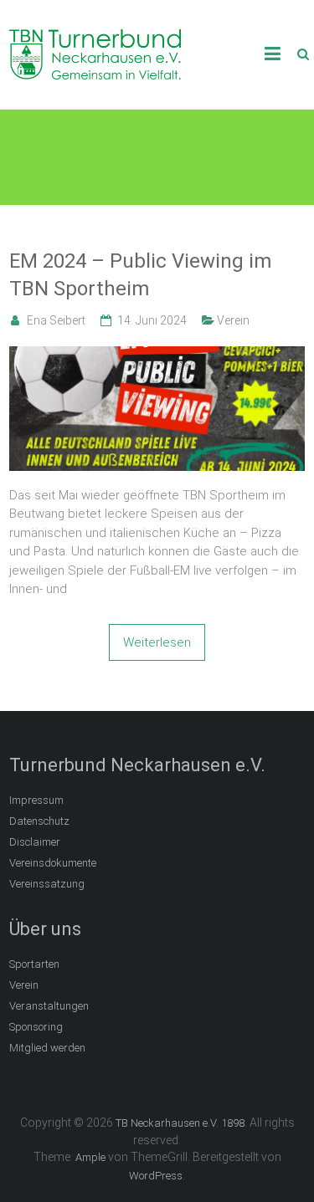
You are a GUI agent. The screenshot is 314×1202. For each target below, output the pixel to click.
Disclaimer (34, 842)
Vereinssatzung (47, 883)
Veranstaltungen (49, 1006)
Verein (233, 320)
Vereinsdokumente (52, 863)
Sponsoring (36, 1026)
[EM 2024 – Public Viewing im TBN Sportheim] (157, 355)
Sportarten (34, 964)
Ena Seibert (56, 320)
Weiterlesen (157, 642)
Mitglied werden (47, 1047)
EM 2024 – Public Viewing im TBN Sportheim (140, 275)
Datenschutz (39, 821)
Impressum (36, 800)
